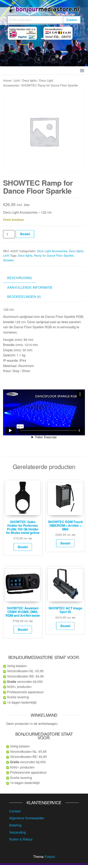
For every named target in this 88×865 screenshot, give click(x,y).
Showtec (8, 260)
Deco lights (29, 80)
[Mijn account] (39, 59)
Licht (17, 80)
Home (7, 80)
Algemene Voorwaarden (26, 818)
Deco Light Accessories (52, 251)
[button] (82, 70)
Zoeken (71, 19)
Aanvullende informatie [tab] (30, 287)
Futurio (50, 856)
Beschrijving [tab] (19, 277)
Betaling (15, 825)
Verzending (17, 832)
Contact (14, 811)
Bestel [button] (23, 547)
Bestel (25, 234)
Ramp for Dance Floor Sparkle (53, 255)
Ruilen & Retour (21, 839)
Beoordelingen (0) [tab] (24, 296)
